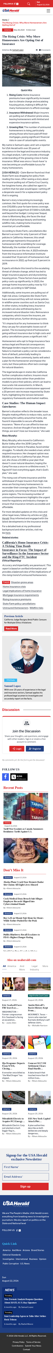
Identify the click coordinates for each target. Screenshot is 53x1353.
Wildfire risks (36, 608)
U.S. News (25, 1264)
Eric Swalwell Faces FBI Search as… (12, 1006)
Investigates (8, 1259)
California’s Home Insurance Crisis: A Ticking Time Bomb (25, 544)
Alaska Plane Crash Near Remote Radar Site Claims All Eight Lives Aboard (23, 883)
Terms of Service (33, 1342)
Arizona (26, 1250)
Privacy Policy (18, 1342)
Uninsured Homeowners (15, 608)
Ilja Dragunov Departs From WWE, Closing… (13, 1066)
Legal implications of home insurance (22, 591)
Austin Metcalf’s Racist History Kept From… (38, 1008)
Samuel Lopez (17, 50)
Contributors (17, 1346)
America (7, 30)
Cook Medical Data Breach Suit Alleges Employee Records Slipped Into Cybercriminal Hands (23, 901)
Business (33, 1259)
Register (35, 749)
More (45, 966)
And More (22, 968)
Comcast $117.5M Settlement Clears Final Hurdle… (37, 1066)
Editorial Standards (12, 1255)
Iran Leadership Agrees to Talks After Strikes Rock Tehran (25, 1318)
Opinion (42, 1259)
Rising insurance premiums (17, 599)
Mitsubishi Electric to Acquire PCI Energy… (13, 1120)
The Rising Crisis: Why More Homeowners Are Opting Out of (24, 24)
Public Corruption (11, 1264)
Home (4, 20)
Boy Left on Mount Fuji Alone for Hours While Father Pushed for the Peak (23, 919)
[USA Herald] (11, 11)
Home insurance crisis (14, 586)
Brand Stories (37, 1250)
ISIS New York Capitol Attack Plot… (39, 1120)
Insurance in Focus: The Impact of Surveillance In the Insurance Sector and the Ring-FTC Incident (25, 553)
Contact (26, 1350)
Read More (11, 628)
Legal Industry (34, 968)
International (22, 1259)
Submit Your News (33, 1346)
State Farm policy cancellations (19, 603)
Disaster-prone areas (22, 582)
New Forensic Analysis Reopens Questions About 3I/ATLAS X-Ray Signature (23, 1301)
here (8, 533)
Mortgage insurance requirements (21, 595)
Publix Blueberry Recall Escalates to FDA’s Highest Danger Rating (21, 936)
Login (16, 749)
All (4, 966)
